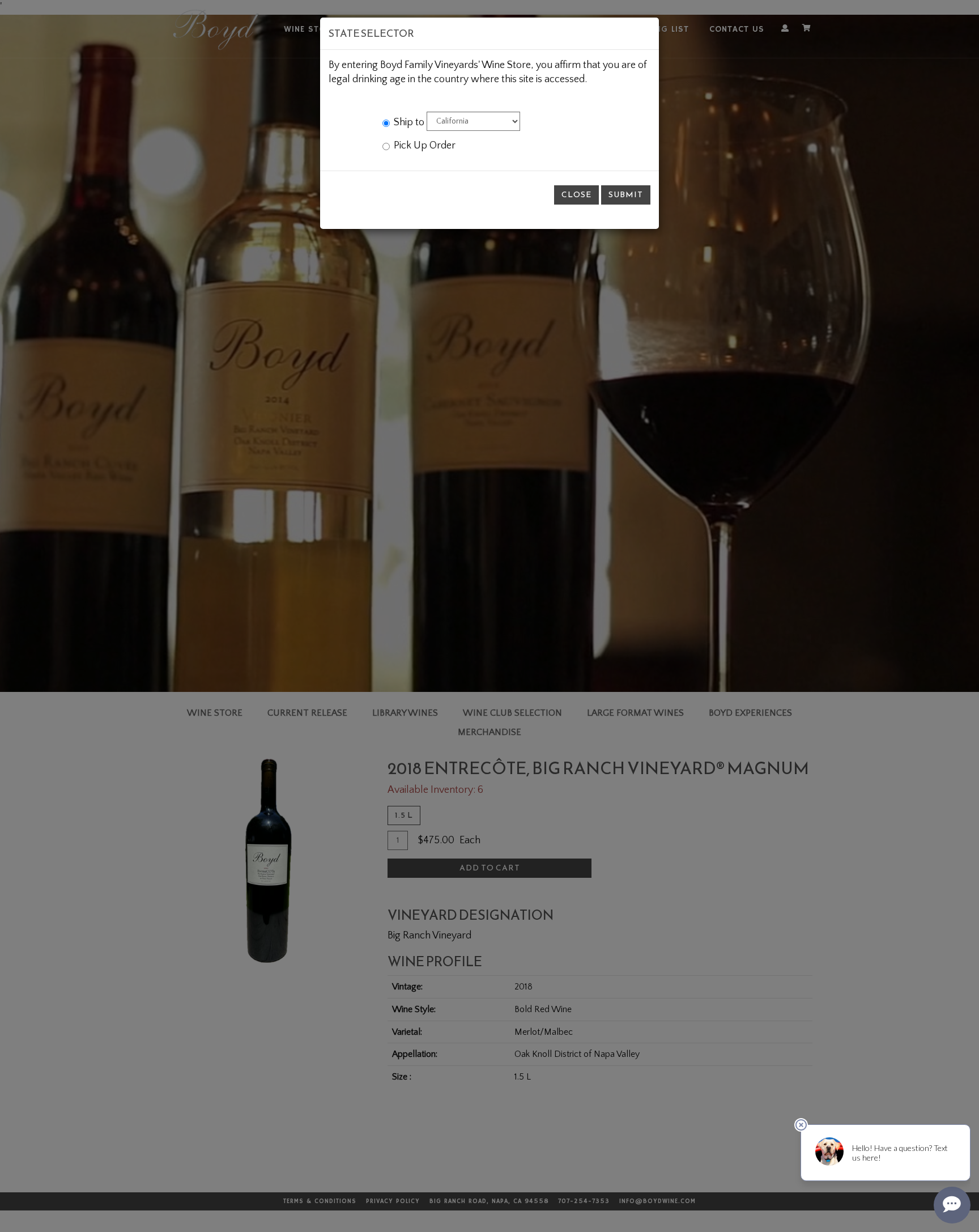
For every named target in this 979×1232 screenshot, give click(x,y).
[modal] (489, 616)
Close (576, 195)
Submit (625, 195)
